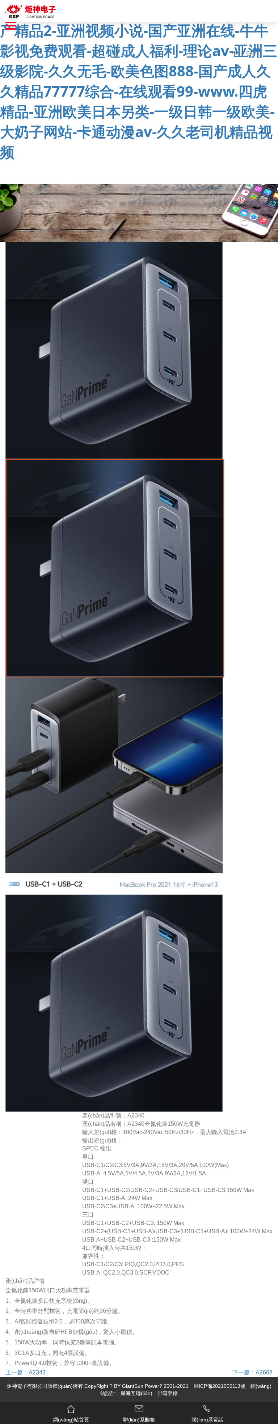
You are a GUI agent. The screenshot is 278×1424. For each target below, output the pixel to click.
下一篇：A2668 (252, 1372)
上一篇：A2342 (25, 1372)
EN (250, 54)
